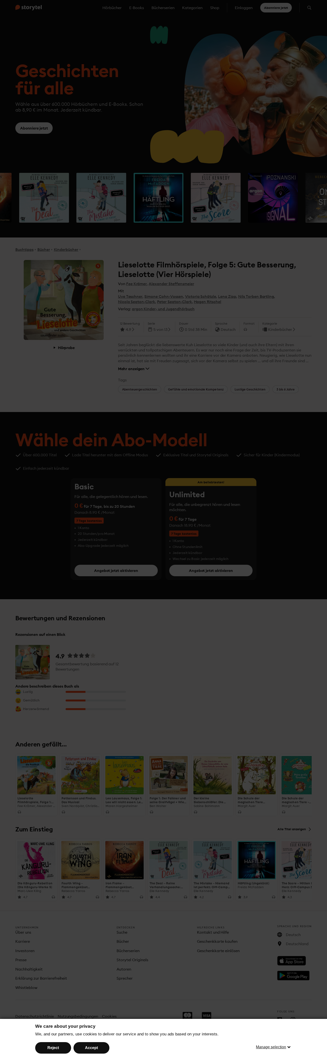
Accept (91, 1048)
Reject (53, 1048)
